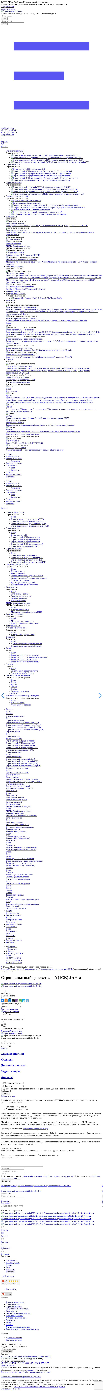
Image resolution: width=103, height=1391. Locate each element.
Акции (9, 454)
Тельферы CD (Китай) (35, 289)
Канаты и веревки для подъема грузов (22, 904)
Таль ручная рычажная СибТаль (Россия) (50, 232)
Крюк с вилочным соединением (39, 398)
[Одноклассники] (6, 1000)
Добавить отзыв (8, 1096)
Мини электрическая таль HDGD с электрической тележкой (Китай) (35, 280)
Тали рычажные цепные (16, 230)
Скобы (9, 416)
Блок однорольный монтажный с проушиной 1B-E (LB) (75, 332)
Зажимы (9, 429)
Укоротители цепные (15, 423)
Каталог (4, 508)
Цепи (8, 389)
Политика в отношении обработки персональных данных (26, 1372)
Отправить (6, 1181)
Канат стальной (12, 441)
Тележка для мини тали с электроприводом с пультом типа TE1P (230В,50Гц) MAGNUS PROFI (60, 278)
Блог (13, 468)
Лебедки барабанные (15, 253)
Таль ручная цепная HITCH (76, 226)
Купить (4, 1048)
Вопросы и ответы (14, 474)
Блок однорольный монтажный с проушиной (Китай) (72, 334)
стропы (29, 1370)
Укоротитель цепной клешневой (20, 425)
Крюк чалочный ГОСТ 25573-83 (48, 402)
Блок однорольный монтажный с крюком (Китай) (27, 334)
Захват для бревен (27, 380)
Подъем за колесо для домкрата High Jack (69, 321)
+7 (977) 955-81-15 (9, 132)
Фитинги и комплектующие (18, 883)
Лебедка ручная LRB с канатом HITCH (23, 255)
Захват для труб (12, 380)
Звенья (9, 407)
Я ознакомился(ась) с (38, 1176)
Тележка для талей (14, 239)
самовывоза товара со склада (35, 1129)
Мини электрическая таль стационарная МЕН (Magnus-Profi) (32, 275)
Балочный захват (13, 244)
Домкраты (10, 845)
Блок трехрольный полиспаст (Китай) (55, 357)
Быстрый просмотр (9, 1186)
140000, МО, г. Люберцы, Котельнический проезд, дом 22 (25, 1356)
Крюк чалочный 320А (15, 398)
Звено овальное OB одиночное (19, 409)
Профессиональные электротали (20, 287)
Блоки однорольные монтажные (20, 330)
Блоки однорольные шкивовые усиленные (24, 339)
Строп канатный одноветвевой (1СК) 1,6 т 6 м (21, 1191)
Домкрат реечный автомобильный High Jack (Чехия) (28, 321)
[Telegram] (27, 1000)
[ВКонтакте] (2, 1000)
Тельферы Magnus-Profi (16, 289)
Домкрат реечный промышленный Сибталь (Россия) (41, 312)
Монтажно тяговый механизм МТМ (21, 259)
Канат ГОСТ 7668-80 (34, 443)
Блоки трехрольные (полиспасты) (20, 355)
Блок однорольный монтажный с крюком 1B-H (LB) (28, 332)
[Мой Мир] (9, 1000)
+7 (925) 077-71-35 (41, 1363)
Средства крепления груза (17, 772)
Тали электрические (14, 822)
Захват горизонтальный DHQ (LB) (21, 368)
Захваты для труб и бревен (17, 377)
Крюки (9, 395)
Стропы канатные (13, 757)
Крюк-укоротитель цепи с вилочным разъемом (54, 425)
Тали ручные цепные (15, 223)
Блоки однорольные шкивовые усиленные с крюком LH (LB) (32, 341)
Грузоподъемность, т (13, 1083)
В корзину (5, 1031)
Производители (12, 456)
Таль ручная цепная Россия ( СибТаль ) (23, 226)
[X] (13, 1000)
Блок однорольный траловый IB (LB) (22, 350)
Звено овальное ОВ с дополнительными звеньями (54, 409)
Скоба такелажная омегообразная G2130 (23, 418)
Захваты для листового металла (19, 366)
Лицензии (15, 461)
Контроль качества (14, 459)
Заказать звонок (8, 9)
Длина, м (8, 1086)
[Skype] (23, 1000)
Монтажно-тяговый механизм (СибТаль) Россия (26, 262)
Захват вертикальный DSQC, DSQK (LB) (65, 370)
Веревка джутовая (29, 450)
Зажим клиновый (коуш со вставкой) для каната (59, 432)
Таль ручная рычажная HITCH (19, 232)
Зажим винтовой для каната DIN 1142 (22, 432)
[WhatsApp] (20, 1000)
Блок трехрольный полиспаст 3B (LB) (22, 357)
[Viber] (16, 1000)
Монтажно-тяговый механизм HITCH (64, 262)
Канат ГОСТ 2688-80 (15, 443)
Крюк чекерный (70, 402)
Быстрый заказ (16, 1031)
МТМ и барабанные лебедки (18, 811)
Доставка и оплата (14, 463)
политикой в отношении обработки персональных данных (47, 1176)
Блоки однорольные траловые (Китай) (55, 350)
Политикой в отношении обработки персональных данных (39, 1386)
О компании (11, 465)
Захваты (9, 872)
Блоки (8, 856)
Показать (5, 1094)
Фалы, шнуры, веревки (16, 448)
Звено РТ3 (27, 411)
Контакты (10, 477)
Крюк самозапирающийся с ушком (26, 400)
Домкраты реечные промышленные (21, 307)
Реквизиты (15, 470)
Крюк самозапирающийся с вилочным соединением (64, 400)
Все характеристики (9, 1009)
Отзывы (9, 472)
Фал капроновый (13, 450)
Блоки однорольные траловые (19, 348)
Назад (13, 517)
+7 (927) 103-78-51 (9, 130)
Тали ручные (11, 795)
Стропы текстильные (15, 720)
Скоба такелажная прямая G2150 (55, 418)
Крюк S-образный (85, 402)
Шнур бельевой (44, 450)
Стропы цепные (13, 736)
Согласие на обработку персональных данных (21, 1377)
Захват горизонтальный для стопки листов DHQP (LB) (59, 368)
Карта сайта (11, 1289)
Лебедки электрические (16, 836)
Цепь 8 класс (11, 391)
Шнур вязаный (57, 450)
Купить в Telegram (11, 1012)
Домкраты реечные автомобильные (21, 318)
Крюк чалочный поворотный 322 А (69, 398)
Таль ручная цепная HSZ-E (51, 226)
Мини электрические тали (17, 273)
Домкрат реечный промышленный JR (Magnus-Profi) (28, 309)
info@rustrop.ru (7, 7)
